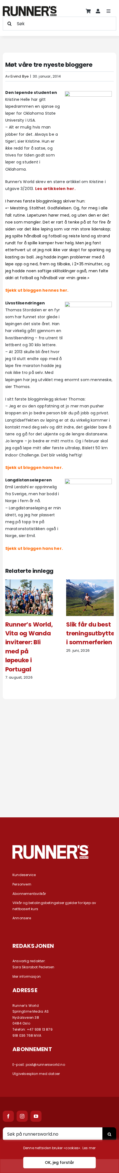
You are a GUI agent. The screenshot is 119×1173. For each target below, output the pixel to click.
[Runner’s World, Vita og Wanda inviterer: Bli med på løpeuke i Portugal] (29, 582)
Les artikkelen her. (55, 188)
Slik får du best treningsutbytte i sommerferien (90, 633)
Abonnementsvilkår (29, 893)
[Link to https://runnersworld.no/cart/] (88, 11)
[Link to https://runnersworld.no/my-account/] (98, 11)
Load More (59, 788)
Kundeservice (24, 874)
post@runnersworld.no (45, 1064)
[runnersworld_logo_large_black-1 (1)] (30, 8)
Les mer (88, 1148)
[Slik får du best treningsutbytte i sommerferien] (90, 582)
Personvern (21, 884)
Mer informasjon (26, 976)
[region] (59, 1156)
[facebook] (8, 1116)
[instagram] (22, 1116)
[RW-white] (50, 847)
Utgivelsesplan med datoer (36, 1073)
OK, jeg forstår (59, 1162)
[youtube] (36, 1116)
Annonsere (21, 918)
